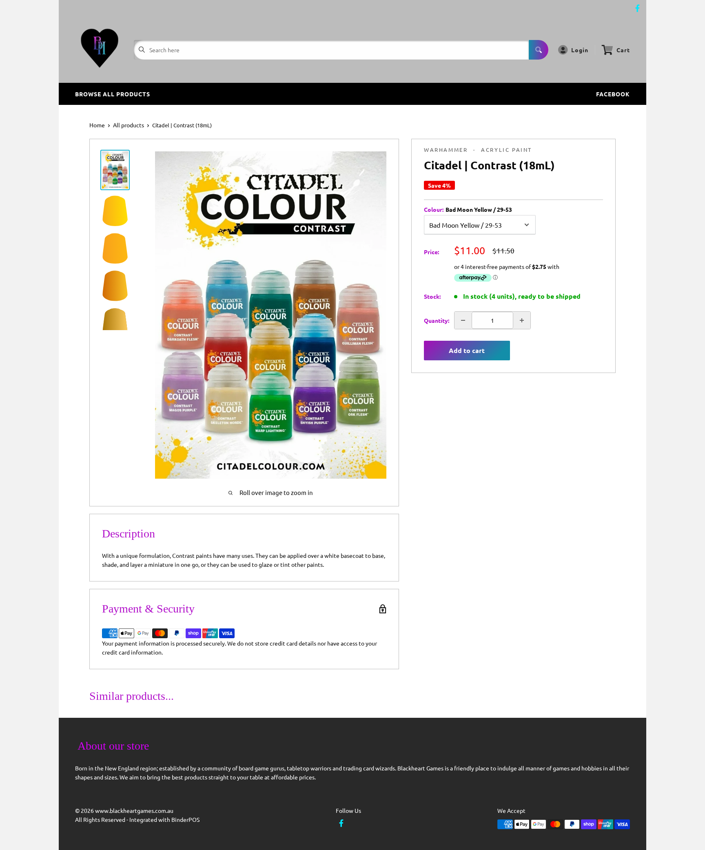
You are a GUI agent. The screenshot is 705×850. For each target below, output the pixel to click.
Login (579, 49)
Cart (623, 49)
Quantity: (436, 320)
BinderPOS (185, 819)
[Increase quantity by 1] (521, 320)
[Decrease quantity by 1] (463, 320)
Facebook (613, 94)
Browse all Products (112, 94)
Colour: (468, 209)
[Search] (538, 50)
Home (97, 125)
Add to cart (467, 350)
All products (128, 125)
